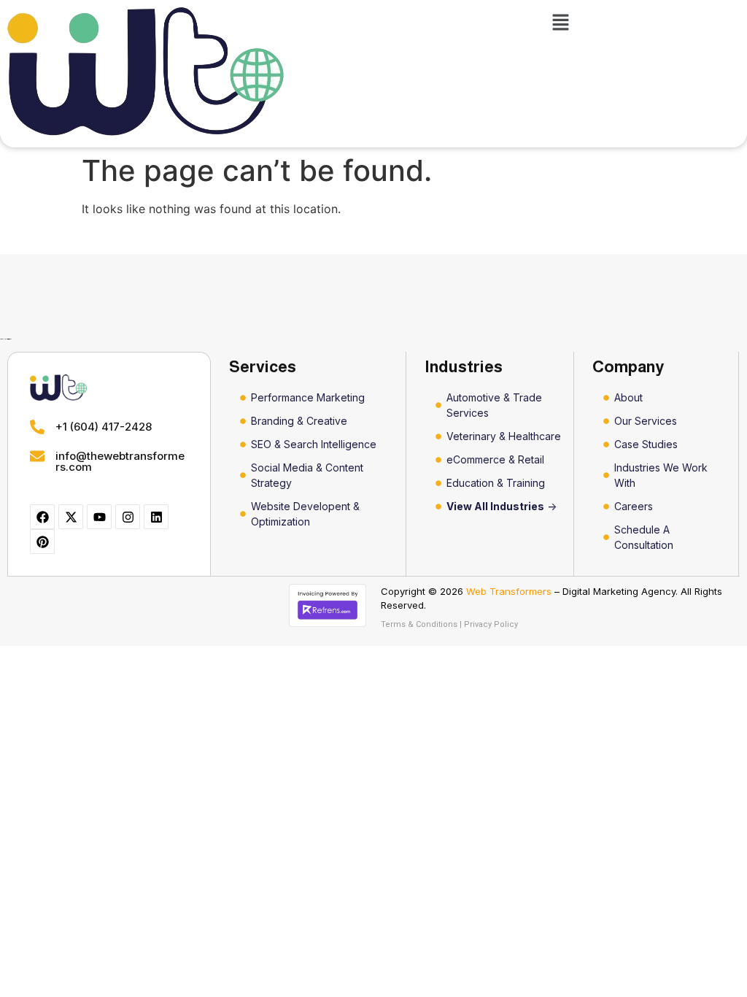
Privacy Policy (491, 624)
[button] (560, 23)
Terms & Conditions (419, 624)
